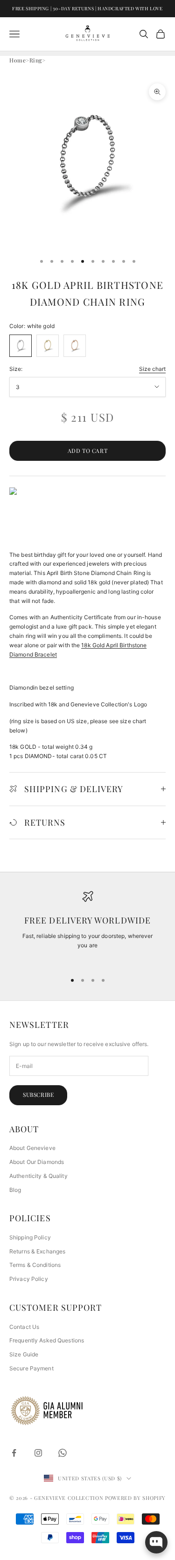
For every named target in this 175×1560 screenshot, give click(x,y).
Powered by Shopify (135, 1497)
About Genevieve (32, 1147)
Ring (35, 60)
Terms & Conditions (35, 1264)
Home (17, 60)
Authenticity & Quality (38, 1175)
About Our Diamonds (36, 1161)
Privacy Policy (28, 1278)
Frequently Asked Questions (46, 1340)
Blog (15, 1189)
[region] (87, 927)
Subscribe (38, 1094)
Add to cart (88, 450)
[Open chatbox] (156, 1542)
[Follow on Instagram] (38, 1452)
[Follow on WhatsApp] (62, 1452)
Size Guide (23, 1354)
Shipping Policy (30, 1237)
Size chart (152, 368)
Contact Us (24, 1326)
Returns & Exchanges (37, 1251)
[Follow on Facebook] (14, 1452)
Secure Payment (31, 1368)
